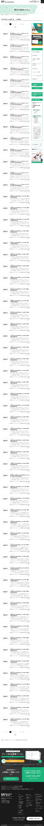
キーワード (30, 800)
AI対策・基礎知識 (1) (36, 51)
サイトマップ (20, 814)
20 (23, 24)
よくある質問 (20, 810)
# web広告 (28, 203)
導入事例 (20, 805)
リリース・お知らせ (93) (36, 75)
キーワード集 (29, 803)
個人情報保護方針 (4, 825)
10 (20, 24)
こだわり (20, 808)
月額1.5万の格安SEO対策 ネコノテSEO (21, 802)
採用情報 (20, 812)
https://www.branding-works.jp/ (7, 796)
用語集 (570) (34, 79)
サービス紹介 (20, 797)
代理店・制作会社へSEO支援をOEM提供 (21, 789)
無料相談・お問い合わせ (11, 778)
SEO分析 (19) (34, 55)
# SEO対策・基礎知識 (26, 168)
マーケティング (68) (36, 72)
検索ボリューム (29, 798)
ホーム (19, 794)
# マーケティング (27, 52)
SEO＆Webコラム (38, 794)
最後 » (15, 26)
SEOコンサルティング (21, 799)
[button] (40, 761)
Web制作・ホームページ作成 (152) (36, 64)
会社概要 (20, 807)
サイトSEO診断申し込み (29, 806)
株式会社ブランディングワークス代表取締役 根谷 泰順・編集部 (20, 39)
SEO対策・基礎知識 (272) (36, 59)
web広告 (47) (34, 68)
